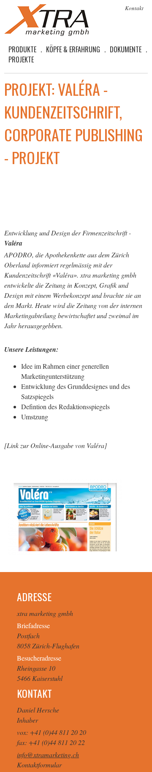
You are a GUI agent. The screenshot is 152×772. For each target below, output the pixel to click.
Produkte (22, 49)
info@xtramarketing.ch (48, 754)
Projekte (21, 59)
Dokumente (125, 49)
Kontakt (134, 8)
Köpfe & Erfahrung (73, 49)
